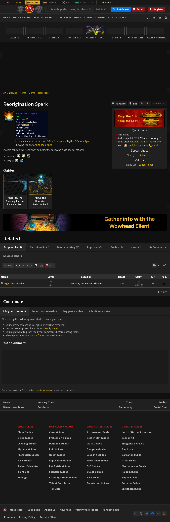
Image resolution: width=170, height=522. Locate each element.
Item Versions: (23, 141)
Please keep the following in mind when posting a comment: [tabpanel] (40, 354)
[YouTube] (158, 513)
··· (92, 2)
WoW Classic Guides (99, 426)
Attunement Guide (98, 432)
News (6, 17)
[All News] (7, 2)
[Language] (165, 17)
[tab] (13, 247)
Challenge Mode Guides (63, 477)
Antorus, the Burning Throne (86, 283)
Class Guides (25, 432)
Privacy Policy (27, 517)
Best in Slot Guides (98, 437)
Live (20, 9)
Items (23, 92)
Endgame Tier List (133, 443)
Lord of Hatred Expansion (137, 432)
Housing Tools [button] (22, 17)
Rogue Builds (129, 477)
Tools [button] (78, 17)
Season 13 (128, 437)
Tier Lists (23, 471)
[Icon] (9, 116)
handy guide (50, 328)
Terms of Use (48, 517)
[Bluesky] (146, 513)
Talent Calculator (28, 466)
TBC (68, 2)
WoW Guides (25, 426)
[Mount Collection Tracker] (85, 222)
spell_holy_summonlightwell (143, 145)
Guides (88, 17)
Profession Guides (29, 454)
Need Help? (16, 509)
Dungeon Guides (59, 443)
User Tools (34, 509)
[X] (140, 513)
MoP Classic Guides (61, 426)
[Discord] (135, 513)
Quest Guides (57, 454)
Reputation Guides (60, 460)
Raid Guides (25, 460)
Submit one (145, 155)
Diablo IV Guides (132, 426)
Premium (9, 517)
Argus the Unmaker (14, 283)
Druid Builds (129, 460)
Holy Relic (43, 92)
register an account (44, 390)
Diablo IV (109, 2)
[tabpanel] (85, 278)
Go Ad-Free (119, 17)
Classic (52, 2)
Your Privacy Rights (86, 509)
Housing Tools (46, 402)
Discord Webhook (45, 17)
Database (65, 17)
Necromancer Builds (134, 466)
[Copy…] (154, 265)
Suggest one (145, 164)
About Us (49, 509)
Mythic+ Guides (27, 449)
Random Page (111, 509)
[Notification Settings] (154, 17)
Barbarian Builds (131, 454)
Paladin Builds (130, 471)
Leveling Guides (27, 443)
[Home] (5, 510)
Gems (32, 92)
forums (42, 335)
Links (147, 103)
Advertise (65, 509)
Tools (129, 402)
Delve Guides (25, 437)
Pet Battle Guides (59, 466)
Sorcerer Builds (131, 483)
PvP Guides (93, 466)
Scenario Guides (58, 471)
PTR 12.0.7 (39, 9)
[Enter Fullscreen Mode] (148, 17)
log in (30, 390)
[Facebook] (152, 513)
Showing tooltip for (25, 144)
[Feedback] (160, 17)
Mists (83, 2)
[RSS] (164, 513)
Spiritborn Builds (131, 488)
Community (102, 17)
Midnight (23, 477)
